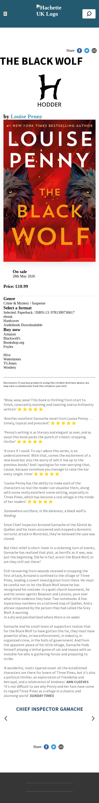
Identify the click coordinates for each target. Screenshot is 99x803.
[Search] (89, 13)
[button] (5, 718)
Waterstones (12, 359)
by (7, 116)
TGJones (10, 363)
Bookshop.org (13, 342)
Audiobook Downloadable (22, 325)
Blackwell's (11, 338)
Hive (7, 355)
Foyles (8, 347)
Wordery (9, 367)
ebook (7, 317)
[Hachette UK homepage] (49, 14)
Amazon (9, 334)
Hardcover (11, 321)
